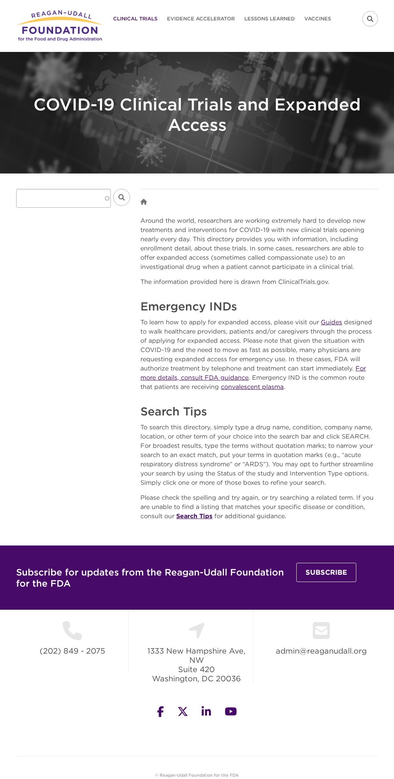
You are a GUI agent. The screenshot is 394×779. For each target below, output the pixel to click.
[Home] (60, 25)
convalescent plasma (252, 386)
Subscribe (326, 572)
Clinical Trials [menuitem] (135, 18)
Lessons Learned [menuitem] (269, 18)
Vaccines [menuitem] (317, 18)
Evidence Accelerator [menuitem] (201, 18)
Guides (331, 322)
